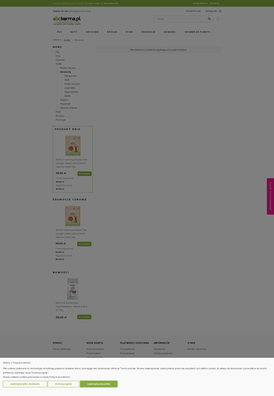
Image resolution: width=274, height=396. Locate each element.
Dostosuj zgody (63, 384)
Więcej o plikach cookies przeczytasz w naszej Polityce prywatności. (36, 377)
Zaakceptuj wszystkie (98, 384)
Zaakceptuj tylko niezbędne (25, 384)
